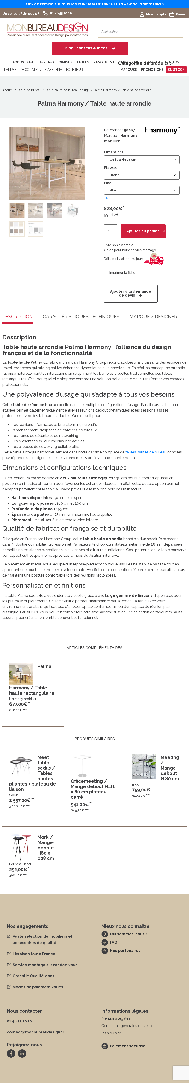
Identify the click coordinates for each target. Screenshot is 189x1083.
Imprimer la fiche (122, 273)
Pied (108, 183)
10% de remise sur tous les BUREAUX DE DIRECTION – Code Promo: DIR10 (95, 4)
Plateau (110, 167)
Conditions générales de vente (127, 1026)
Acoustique (23, 62)
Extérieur (74, 69)
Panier (181, 14)
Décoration (31, 69)
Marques (129, 69)
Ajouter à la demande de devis (130, 293)
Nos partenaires (125, 950)
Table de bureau (29, 90)
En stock (176, 69)
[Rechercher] (177, 32)
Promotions (152, 69)
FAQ (113, 942)
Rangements (105, 62)
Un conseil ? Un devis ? (20, 13)
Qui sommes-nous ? (128, 934)
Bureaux (46, 62)
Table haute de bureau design (67, 90)
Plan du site (111, 1033)
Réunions (173, 62)
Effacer (108, 198)
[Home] (6, 62)
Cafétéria (53, 69)
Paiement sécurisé (127, 1046)
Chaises (65, 62)
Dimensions (113, 152)
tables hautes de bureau (145, 452)
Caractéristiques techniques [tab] (81, 316)
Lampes (10, 69)
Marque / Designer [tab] (153, 316)
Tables (83, 62)
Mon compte (156, 14)
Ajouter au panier (142, 231)
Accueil (7, 90)
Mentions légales (115, 1018)
